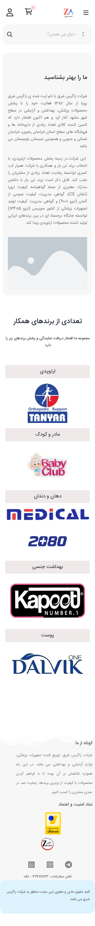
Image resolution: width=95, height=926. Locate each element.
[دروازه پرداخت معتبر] (53, 823)
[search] (9, 34)
